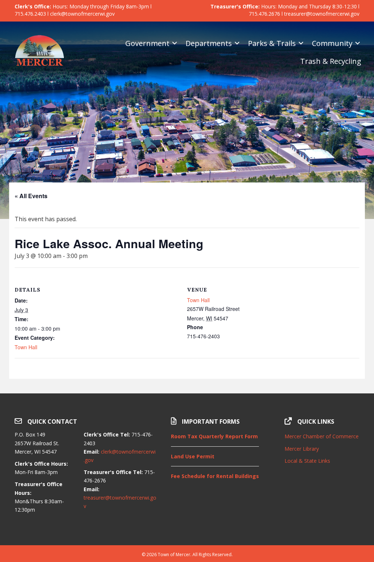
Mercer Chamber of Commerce (322, 436)
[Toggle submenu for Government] (174, 43)
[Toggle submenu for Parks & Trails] (301, 43)
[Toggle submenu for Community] (357, 43)
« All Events (31, 196)
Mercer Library (302, 448)
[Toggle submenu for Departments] (237, 43)
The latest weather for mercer (322, 527)
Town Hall (26, 347)
